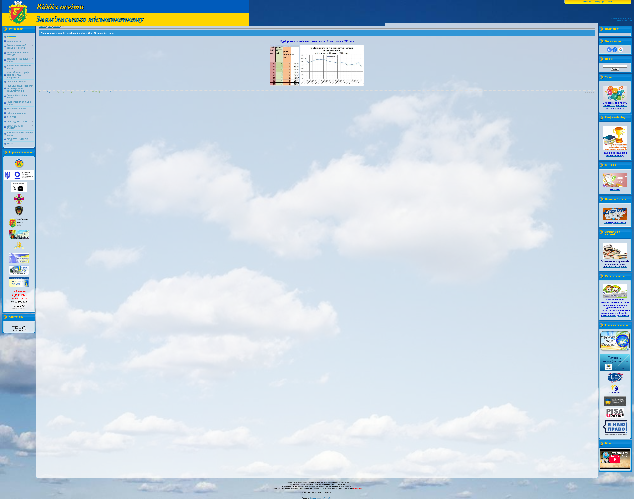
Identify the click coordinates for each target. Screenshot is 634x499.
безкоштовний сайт (318, 498)
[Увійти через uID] (609, 49)
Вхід (610, 2)
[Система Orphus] (317, 491)
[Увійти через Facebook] (614, 49)
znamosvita (82, 92)
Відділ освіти (51, 92)
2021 (50, 27)
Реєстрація (599, 2)
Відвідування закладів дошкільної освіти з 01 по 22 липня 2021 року (77, 33)
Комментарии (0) (106, 92)
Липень (56, 27)
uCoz (330, 498)
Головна (587, 2)
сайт (333, 484)
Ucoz (329, 492)
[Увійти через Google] (620, 49)
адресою (348, 486)
